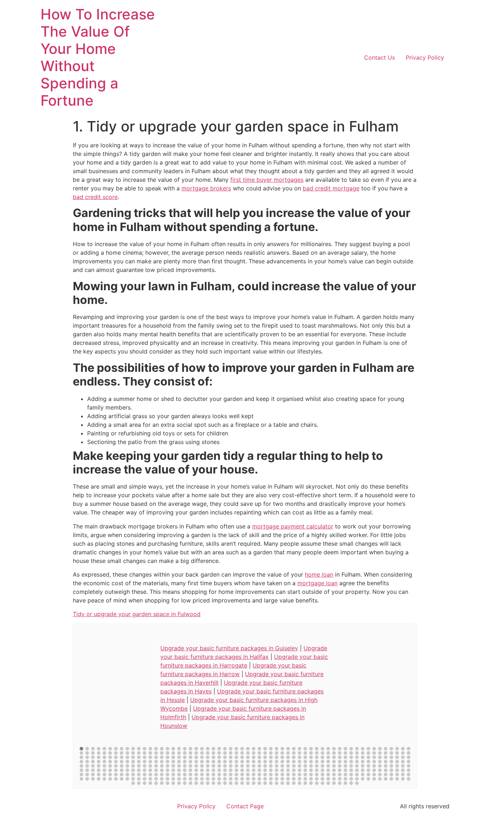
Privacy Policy (425, 57)
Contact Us (379, 57)
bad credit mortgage (331, 188)
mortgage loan (317, 583)
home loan (319, 574)
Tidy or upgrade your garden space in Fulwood (137, 614)
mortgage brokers (206, 188)
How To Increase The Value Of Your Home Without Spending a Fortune (98, 57)
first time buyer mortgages (266, 179)
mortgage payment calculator (292, 526)
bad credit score (95, 196)
